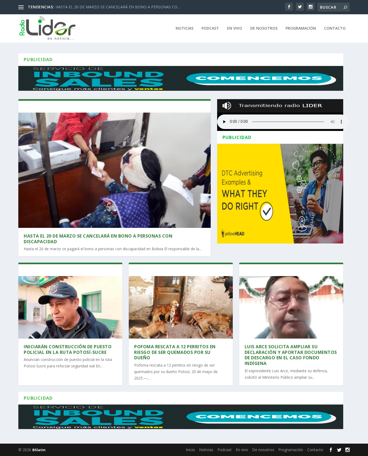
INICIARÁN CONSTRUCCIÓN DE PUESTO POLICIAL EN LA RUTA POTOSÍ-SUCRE (68, 349)
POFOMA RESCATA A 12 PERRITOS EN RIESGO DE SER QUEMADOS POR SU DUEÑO (175, 352)
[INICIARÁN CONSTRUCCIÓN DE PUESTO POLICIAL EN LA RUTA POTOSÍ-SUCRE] (70, 307)
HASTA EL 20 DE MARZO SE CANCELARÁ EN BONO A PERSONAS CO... (117, 6)
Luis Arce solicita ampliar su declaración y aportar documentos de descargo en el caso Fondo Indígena (291, 355)
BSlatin (39, 449)
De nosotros (263, 28)
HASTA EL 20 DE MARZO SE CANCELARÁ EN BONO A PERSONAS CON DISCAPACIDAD (98, 239)
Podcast (210, 28)
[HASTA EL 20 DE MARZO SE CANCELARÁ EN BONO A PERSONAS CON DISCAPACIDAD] (114, 170)
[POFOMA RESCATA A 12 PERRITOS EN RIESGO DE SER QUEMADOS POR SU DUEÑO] (181, 307)
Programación (301, 28)
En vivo (234, 28)
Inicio (162, 28)
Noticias (184, 28)
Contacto (335, 28)
